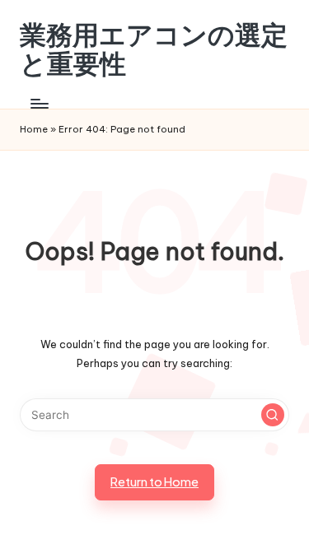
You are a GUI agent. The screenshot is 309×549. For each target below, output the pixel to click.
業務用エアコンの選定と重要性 (154, 49)
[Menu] (38, 103)
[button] (272, 414)
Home (34, 129)
